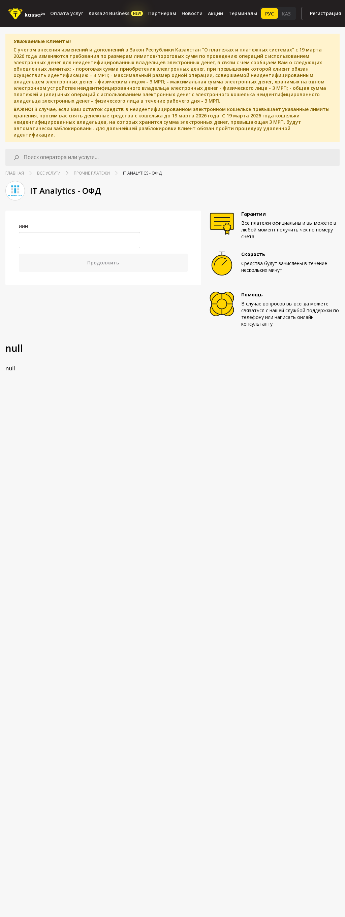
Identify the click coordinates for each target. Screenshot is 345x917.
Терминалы (242, 13)
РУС (269, 13)
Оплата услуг (66, 13)
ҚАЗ (286, 13)
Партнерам (162, 13)
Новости (192, 13)
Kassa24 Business (115, 13)
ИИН (23, 226)
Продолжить (103, 262)
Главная (14, 173)
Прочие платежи (92, 173)
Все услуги (49, 173)
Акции (215, 13)
